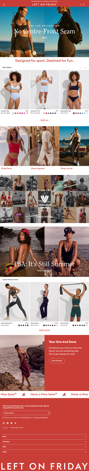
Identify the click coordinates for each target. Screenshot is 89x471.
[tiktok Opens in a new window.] (15, 423)
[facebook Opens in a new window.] (8, 423)
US (6, 428)
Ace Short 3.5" (35, 111)
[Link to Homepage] (44, 4)
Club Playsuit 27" (6, 323)
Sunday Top (5, 111)
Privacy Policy (25, 417)
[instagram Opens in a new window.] (4, 423)
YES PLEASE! (48, 413)
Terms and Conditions (41, 417)
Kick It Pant (35, 323)
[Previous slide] (80, 68)
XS (15, 103)
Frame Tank (64, 323)
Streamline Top (65, 111)
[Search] (80, 4)
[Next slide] (84, 68)
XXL (25, 106)
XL (25, 103)
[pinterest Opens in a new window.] (11, 423)
